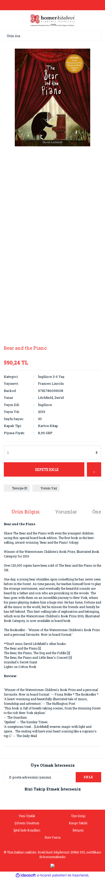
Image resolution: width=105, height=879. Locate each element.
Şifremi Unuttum (27, 823)
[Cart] (96, 5)
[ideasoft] (26, 875)
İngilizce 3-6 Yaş (51, 376)
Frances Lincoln (51, 383)
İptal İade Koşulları (27, 830)
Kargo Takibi (78, 823)
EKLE (88, 777)
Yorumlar (66, 512)
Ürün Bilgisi (25, 512)
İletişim (78, 830)
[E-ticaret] (52, 875)
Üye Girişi (78, 816)
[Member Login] (52, 5)
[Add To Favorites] (94, 469)
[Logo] (52, 20)
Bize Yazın (53, 837)
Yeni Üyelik (27, 816)
